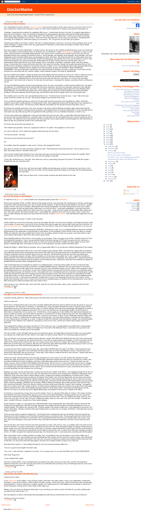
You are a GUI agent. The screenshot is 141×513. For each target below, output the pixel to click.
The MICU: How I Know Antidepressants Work (23, 294)
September (112, 161)
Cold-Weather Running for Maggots (127, 105)
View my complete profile (130, 65)
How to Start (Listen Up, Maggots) (127, 89)
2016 (108, 125)
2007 (108, 142)
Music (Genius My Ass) (131, 110)
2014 (108, 127)
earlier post (12, 480)
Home (48, 505)
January (111, 179)
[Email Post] (14, 189)
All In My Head (131, 203)
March (110, 174)
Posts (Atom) (17, 509)
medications (63, 199)
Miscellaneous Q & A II (131, 93)
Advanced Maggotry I (132, 96)
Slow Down (135, 112)
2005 (108, 181)
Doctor (134, 205)
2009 (108, 138)
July (109, 166)
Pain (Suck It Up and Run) (130, 102)
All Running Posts (133, 116)
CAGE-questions (67, 52)
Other (134, 208)
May (109, 170)
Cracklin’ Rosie (60, 213)
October (111, 151)
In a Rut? (136, 100)
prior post (20, 199)
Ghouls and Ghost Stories (14, 24)
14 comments (9, 189)
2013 (108, 129)
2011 (108, 133)
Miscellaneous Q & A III (131, 94)
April (109, 172)
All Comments (130, 194)
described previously (14, 226)
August (110, 163)
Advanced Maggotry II (131, 98)
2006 (108, 144)
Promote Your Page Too (133, 28)
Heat (137, 103)
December (112, 146)
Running (133, 210)
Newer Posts (6, 505)
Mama (134, 206)
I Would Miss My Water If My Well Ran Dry (21, 474)
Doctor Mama (135, 22)
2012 (108, 131)
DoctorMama (19, 9)
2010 (108, 135)
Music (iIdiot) (135, 109)
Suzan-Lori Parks (36, 27)
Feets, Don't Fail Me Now (130, 107)
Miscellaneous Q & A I (131, 91)
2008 (108, 140)
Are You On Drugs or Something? (18, 196)
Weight (137, 114)
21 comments (9, 467)
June (110, 168)
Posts (127, 190)
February (111, 176)
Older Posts (89, 505)
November (112, 148)
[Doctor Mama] (137, 26)
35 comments (9, 287)
